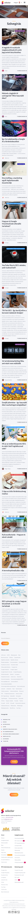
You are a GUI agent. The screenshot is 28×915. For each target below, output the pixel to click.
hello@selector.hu (8, 819)
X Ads (2, 882)
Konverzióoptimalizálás (6, 684)
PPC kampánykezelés (20, 843)
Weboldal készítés (19, 852)
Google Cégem (13, 669)
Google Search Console (6, 672)
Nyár (13, 688)
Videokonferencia (5, 705)
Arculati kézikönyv (5, 859)
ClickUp (11, 657)
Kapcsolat (3, 852)
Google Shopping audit (20, 872)
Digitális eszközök (5, 659)
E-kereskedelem (14, 662)
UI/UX (7, 703)
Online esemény (5, 691)
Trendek (16, 700)
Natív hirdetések (5, 891)
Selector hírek (19, 693)
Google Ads (14, 667)
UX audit (12, 703)
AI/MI (8, 655)
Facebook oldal (14, 664)
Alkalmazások (14, 655)
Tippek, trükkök (9, 700)
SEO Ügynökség (5, 696)
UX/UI (17, 879)
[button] (17, 3)
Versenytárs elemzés (20, 703)
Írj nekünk (14, 794)
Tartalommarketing (12, 698)
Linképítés (8, 688)
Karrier (2, 850)
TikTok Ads (4, 889)
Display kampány (5, 662)
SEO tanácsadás (19, 840)
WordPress (12, 708)
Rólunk (2, 838)
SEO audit (17, 877)
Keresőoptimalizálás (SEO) (17, 679)
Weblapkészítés (5, 708)
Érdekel (14, 761)
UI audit (3, 703)
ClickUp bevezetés (20, 862)
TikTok (2, 700)
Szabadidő (12, 696)
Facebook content (5, 664)
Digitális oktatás (14, 659)
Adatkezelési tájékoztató (7, 857)
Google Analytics (5, 669)
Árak (19, 655)
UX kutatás (17, 857)
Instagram (17, 674)
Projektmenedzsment (9, 693)
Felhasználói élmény (5, 667)
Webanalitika (18, 860)
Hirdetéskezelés (5, 674)
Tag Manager (4, 698)
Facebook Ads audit (19, 875)
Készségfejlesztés (5, 681)
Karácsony (13, 676)
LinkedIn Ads (4, 879)
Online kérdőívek (14, 691)
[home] (6, 2)
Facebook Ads (22, 662)
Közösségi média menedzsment (8, 686)
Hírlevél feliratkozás (5, 847)
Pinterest (21, 691)
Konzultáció (6, 854)
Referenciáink (4, 842)
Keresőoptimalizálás (19, 838)
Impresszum (4, 862)
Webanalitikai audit (19, 882)
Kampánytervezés (5, 676)
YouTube (18, 708)
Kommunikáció (14, 681)
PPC (2, 693)
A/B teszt (3, 655)
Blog (2, 845)
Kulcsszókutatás (21, 686)
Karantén (19, 676)
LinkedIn (3, 688)
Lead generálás (18, 845)
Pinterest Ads (4, 884)
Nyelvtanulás (19, 688)
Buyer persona (4, 657)
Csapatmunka (17, 657)
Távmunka (20, 698)
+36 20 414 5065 (9, 817)
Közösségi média (18, 848)
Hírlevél (12, 674)
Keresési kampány (5, 679)
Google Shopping (17, 672)
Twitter (21, 700)
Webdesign (20, 705)
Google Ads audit (19, 870)
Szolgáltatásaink (5, 840)
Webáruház (13, 705)
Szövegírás (18, 696)
